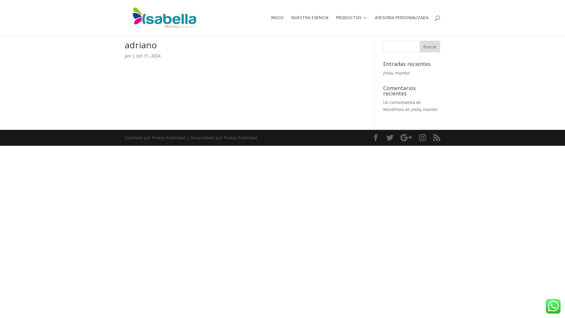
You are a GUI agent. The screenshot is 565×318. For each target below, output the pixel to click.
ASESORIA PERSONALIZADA (401, 18)
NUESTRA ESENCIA (309, 18)
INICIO (277, 18)
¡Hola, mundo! (396, 73)
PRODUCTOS (348, 18)
